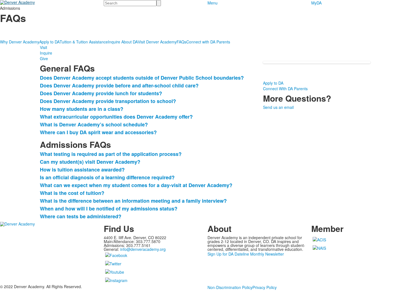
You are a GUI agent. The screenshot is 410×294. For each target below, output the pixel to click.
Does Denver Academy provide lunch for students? (101, 93)
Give (44, 58)
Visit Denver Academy (157, 42)
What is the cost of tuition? (72, 193)
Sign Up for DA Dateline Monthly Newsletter (246, 254)
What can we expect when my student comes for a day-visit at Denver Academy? (136, 185)
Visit (43, 47)
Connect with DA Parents (208, 42)
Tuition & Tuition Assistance (84, 42)
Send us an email (278, 107)
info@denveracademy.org (143, 249)
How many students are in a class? (81, 108)
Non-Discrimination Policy (230, 287)
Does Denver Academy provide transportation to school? (108, 101)
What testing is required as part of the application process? (111, 154)
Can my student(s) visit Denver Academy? (90, 161)
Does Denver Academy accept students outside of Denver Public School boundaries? (142, 77)
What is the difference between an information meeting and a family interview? (133, 200)
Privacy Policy (264, 287)
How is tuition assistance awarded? (82, 169)
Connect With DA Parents (285, 88)
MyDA (316, 3)
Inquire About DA (123, 42)
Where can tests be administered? (80, 216)
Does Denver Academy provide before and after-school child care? (119, 85)
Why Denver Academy (19, 42)
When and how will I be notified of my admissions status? (108, 208)
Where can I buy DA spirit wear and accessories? (98, 132)
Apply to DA (49, 42)
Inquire (46, 53)
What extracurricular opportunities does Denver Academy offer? (116, 116)
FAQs (181, 42)
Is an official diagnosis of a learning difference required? (107, 177)
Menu (213, 3)
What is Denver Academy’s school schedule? (94, 124)
